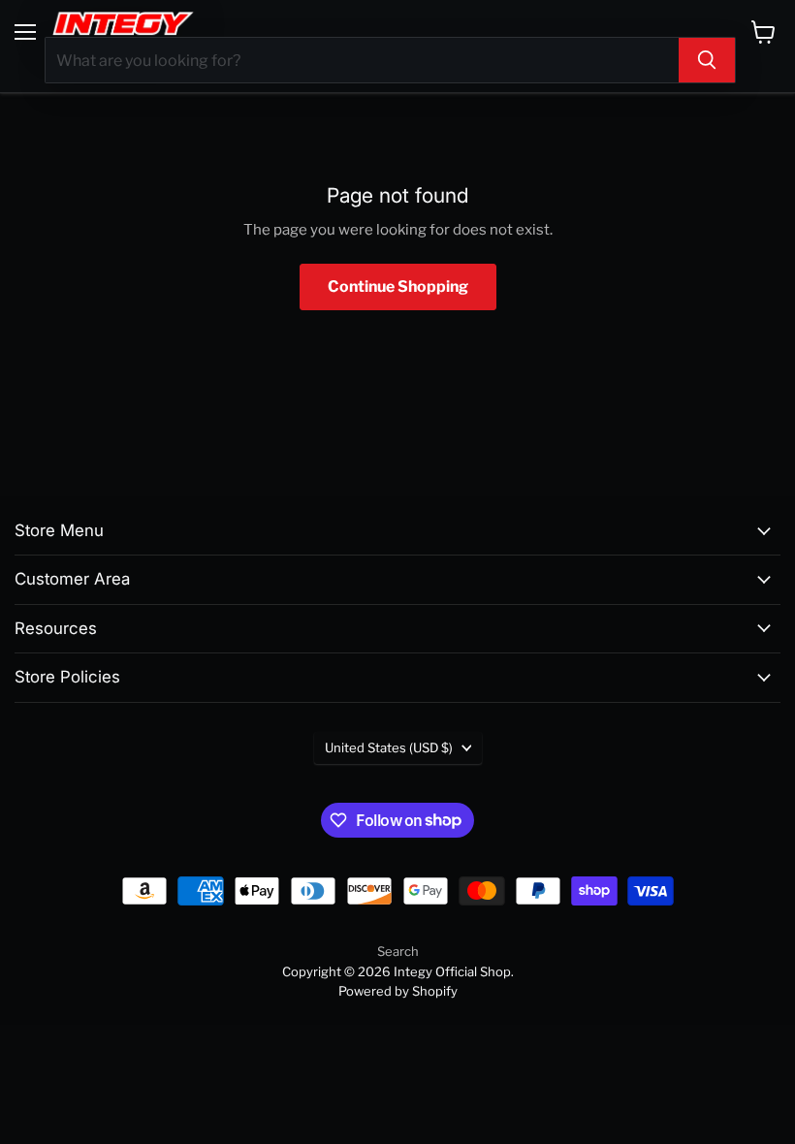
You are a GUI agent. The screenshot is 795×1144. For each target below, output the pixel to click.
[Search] (707, 60)
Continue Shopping (398, 286)
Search (398, 951)
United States (389, 747)
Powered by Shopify (398, 991)
